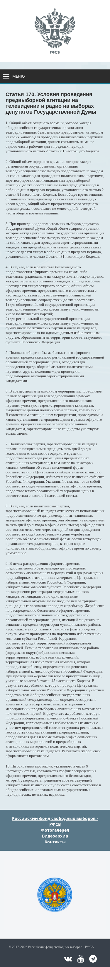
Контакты (55, 842)
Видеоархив (55, 836)
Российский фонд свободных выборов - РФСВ (55, 821)
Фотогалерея (55, 830)
